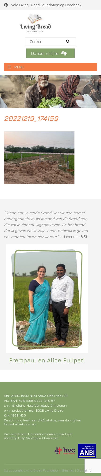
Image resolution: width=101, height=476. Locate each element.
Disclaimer (85, 470)
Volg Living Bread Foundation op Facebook (45, 5)
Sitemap (68, 470)
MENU (19, 67)
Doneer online (45, 53)
